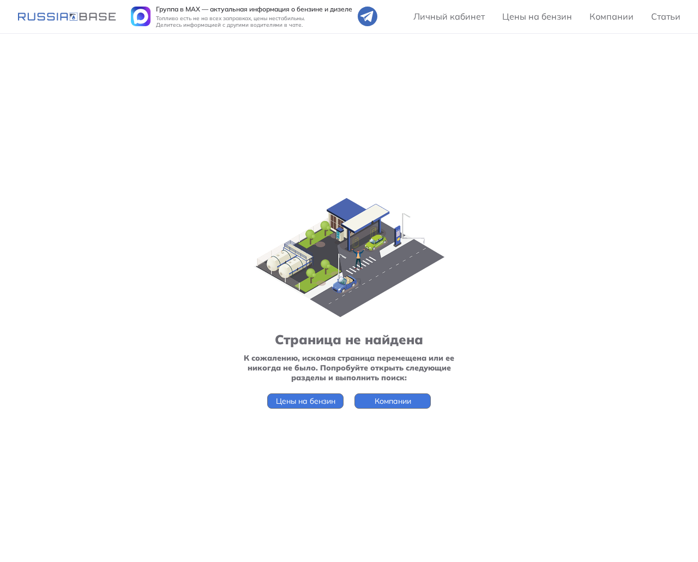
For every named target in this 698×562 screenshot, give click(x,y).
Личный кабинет (449, 16)
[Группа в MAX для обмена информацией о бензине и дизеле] (141, 16)
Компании (611, 16)
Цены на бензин (537, 16)
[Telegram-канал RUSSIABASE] (367, 16)
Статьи (666, 16)
